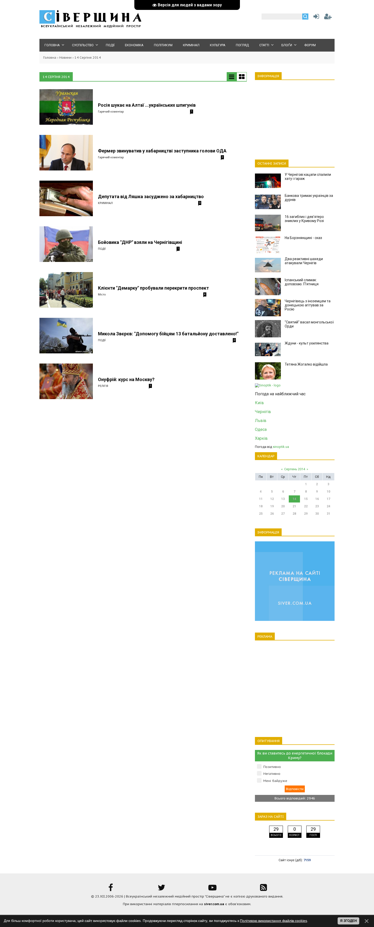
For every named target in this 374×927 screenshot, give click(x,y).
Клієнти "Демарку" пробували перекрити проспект (153, 288)
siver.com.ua (214, 904)
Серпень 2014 (294, 469)
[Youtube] (212, 889)
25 (261, 513)
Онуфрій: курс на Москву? (126, 379)
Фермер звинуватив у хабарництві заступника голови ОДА (162, 150)
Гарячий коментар (111, 111)
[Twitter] (161, 889)
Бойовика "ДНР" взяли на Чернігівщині (140, 242)
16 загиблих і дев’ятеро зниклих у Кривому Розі (304, 219)
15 (306, 499)
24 (328, 506)
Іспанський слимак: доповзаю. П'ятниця (302, 282)
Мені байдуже (275, 781)
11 (261, 499)
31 (328, 513)
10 (328, 491)
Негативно (271, 774)
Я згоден (348, 921)
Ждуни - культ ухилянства (306, 343)
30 (317, 513)
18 (261, 506)
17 (328, 499)
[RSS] (263, 889)
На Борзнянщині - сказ (303, 238)
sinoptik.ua (281, 447)
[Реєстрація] (328, 18)
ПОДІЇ (102, 248)
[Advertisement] (295, 117)
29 (306, 513)
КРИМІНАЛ (105, 203)
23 (317, 506)
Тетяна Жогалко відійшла (306, 364)
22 (306, 506)
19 (272, 506)
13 (283, 499)
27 (283, 513)
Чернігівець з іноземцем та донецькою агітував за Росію (307, 305)
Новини (65, 57)
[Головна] (90, 27)
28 (294, 513)
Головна (49, 57)
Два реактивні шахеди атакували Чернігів (304, 261)
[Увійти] (315, 18)
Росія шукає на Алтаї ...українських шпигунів (147, 105)
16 (317, 499)
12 (272, 499)
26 (272, 513)
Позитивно (272, 767)
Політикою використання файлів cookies (273, 921)
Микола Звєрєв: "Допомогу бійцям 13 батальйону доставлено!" (168, 333)
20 (283, 506)
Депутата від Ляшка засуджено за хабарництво (151, 196)
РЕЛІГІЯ (103, 386)
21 (294, 506)
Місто (102, 294)
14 (294, 499)
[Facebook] (111, 889)
